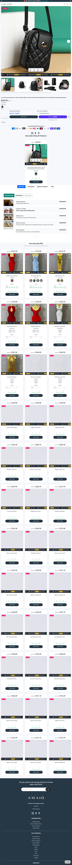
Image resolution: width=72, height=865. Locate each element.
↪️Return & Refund (42, 186)
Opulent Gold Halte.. (60, 520)
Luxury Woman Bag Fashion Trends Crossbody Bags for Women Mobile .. (36, 168)
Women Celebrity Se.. (60, 771)
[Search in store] (67, 4)
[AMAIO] (6, 4)
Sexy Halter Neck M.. (36, 276)
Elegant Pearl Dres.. (60, 729)
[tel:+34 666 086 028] (64, 4)
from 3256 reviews (26, 195)
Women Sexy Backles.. (12, 645)
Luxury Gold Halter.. (12, 377)
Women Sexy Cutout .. (36, 478)
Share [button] (3, 122)
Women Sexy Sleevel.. (36, 603)
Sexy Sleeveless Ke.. (12, 326)
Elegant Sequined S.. (60, 478)
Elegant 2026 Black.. (36, 427)
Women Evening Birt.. (36, 377)
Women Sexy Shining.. (12, 729)
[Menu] (70, 4)
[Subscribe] (48, 798)
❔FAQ (52, 186)
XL (17, 286)
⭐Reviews (21, 186)
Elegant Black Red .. (36, 326)
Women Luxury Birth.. (36, 771)
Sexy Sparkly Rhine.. (12, 687)
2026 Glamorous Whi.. (60, 326)
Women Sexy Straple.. (12, 561)
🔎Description (31, 186)
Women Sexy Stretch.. (36, 687)
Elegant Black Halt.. (60, 427)
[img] (19, 195)
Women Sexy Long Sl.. (60, 561)
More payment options (52, 119)
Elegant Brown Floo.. (36, 520)
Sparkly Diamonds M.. (36, 645)
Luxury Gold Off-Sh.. (12, 520)
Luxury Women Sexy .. (59, 645)
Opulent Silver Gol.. (60, 276)
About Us (36, 815)
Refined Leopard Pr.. (12, 478)
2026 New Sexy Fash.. (60, 377)
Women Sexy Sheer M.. (12, 276)
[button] (1, 0)
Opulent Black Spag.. (12, 427)
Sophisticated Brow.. (36, 561)
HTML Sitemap (36, 817)
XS (41, 286)
